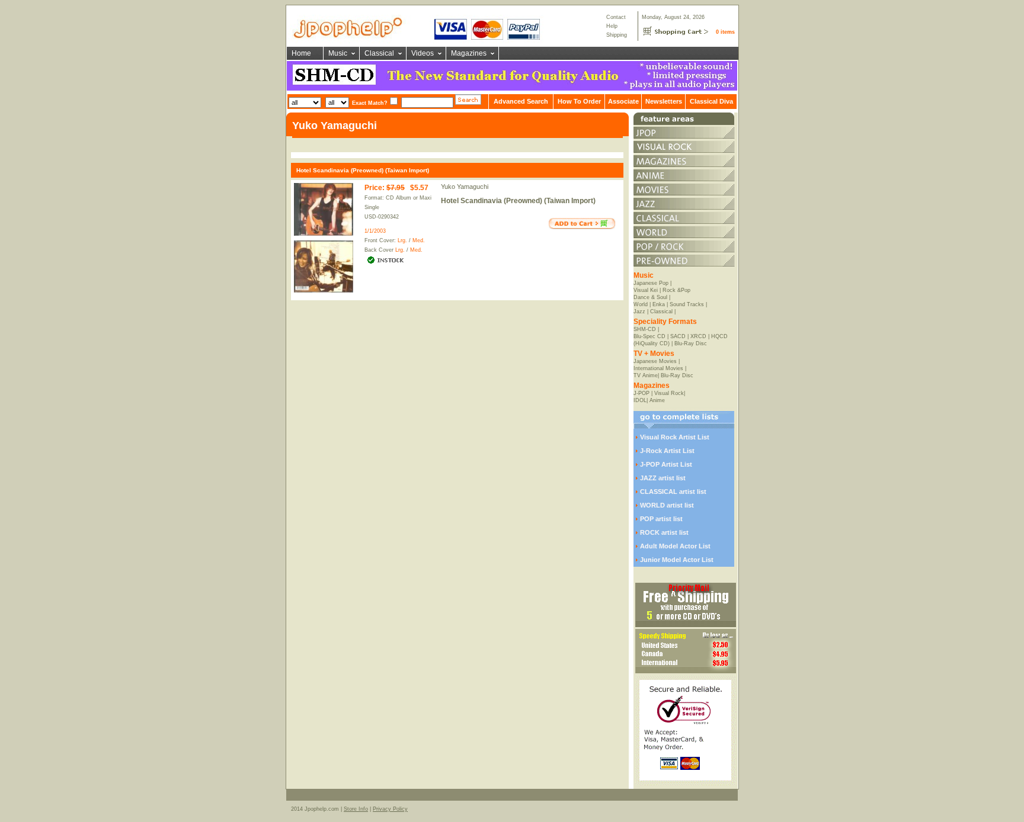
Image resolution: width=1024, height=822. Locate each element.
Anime (657, 400)
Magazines (469, 53)
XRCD (698, 336)
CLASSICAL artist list (673, 491)
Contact (616, 17)
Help (611, 26)
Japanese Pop (650, 283)
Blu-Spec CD (649, 336)
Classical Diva (711, 101)
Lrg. (402, 240)
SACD (678, 336)
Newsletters (663, 101)
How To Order (579, 101)
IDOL (640, 400)
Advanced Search (521, 101)
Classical (379, 53)
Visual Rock (669, 393)
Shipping (616, 35)
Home (301, 53)
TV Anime (645, 375)
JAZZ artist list (663, 477)
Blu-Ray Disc (690, 343)
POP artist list (661, 518)
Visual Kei (645, 290)
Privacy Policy (390, 809)
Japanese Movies (655, 361)
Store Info (356, 809)
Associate (623, 101)
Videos (422, 53)
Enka (658, 304)
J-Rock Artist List (667, 450)
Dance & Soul (650, 297)
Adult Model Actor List (675, 546)
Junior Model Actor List (676, 559)
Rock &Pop (676, 290)
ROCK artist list (664, 532)
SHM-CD (644, 329)
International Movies (658, 368)
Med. (418, 240)
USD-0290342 (381, 217)
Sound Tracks (687, 304)
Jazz (639, 311)
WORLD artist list (667, 505)
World (640, 304)
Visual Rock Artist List (674, 437)
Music (337, 53)
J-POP (641, 393)
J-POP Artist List (666, 464)
